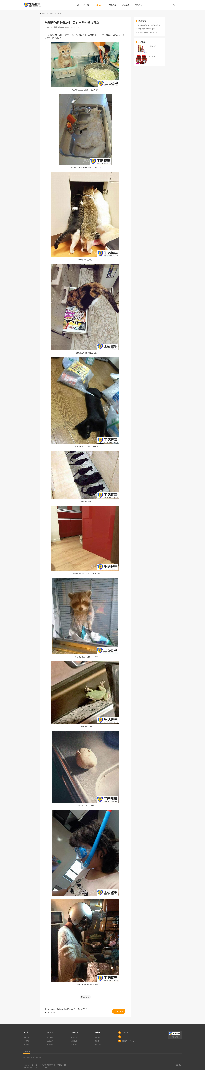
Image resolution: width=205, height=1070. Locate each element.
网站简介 (26, 1037)
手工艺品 (74, 1041)
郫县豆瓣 (151, 56)
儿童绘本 (98, 1041)
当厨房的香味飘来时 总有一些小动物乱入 (150, 29)
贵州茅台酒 (152, 46)
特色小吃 (74, 1044)
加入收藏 (86, 997)
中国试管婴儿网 (28, 1057)
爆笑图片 (58, 13)
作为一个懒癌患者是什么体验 (147, 32)
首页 (78, 5)
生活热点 (50, 1041)
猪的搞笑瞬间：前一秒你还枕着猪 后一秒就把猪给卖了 (69, 1009)
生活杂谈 (50, 1037)
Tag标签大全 (40, 1057)
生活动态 (99, 5)
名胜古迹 (98, 1044)
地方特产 (74, 1037)
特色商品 (112, 5)
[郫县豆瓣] (141, 59)
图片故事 (98, 1037)
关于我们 (86, 5)
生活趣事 (43, 1065)
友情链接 (26, 1044)
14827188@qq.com (129, 1041)
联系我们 (138, 5)
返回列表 (120, 1011)
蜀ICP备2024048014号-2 (62, 1065)
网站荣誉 (26, 1041)
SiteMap (179, 1065)
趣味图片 (125, 5)
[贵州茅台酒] (141, 49)
